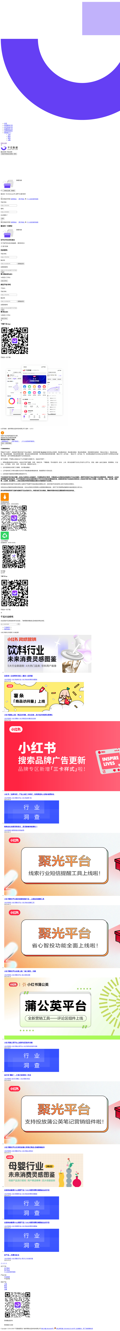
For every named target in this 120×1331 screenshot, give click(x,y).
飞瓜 (9, 134)
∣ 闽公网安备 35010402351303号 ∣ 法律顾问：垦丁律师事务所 (73, 1328)
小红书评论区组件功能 (30, 1046)
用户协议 (21, 199)
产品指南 (7, 1277)
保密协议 (14, 199)
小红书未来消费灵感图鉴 (29, 679)
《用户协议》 (15, 441)
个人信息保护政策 (32, 199)
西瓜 (9, 136)
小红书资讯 (7, 679)
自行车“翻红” (16, 1078)
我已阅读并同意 (6, 199)
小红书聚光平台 (16, 798)
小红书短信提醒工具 (28, 902)
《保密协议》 (5, 441)
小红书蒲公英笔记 (27, 1151)
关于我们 (7, 1268)
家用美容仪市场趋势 (18, 830)
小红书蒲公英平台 (17, 1046)
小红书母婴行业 (16, 1194)
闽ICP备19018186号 (47, 1328)
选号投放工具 (8, 127)
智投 (9, 138)
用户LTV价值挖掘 (27, 1258)
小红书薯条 (15, 718)
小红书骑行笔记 (25, 1078)
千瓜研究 (7, 627)
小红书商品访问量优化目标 (27, 718)
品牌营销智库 (8, 131)
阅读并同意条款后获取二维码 (8, 154)
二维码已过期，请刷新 (9, 190)
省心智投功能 (26, 975)
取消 (2, 443)
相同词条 (7, 629)
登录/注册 (4, 143)
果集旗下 (7, 132)
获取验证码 (21, 263)
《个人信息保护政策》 (28, 441)
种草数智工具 (8, 125)
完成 (2, 272)
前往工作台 (4, 318)
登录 (2, 218)
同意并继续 (8, 443)
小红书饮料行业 (16, 679)
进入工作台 (4, 280)
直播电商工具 (8, 129)
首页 (5, 123)
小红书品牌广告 (27, 798)
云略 (9, 140)
